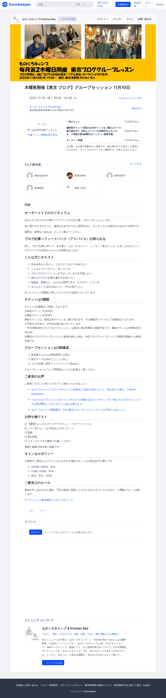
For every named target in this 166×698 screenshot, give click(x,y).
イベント (102, 19)
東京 (55, 634)
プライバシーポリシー (71, 685)
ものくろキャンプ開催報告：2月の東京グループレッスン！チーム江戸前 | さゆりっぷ (78, 409)
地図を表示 (136, 108)
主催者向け (123, 4)
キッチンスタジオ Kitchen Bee (46, 106)
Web (76, 634)
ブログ (90, 634)
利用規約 (53, 685)
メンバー (117, 19)
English (160, 4)
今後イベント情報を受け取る (42, 134)
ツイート (43, 510)
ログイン (35, 532)
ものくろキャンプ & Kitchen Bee (39, 19)
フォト (129, 19)
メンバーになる (68, 19)
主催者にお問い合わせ (27, 685)
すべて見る (135, 163)
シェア (31, 510)
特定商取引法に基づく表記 (127, 685)
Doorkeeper (89, 691)
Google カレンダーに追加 (130, 98)
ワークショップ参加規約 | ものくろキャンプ (49, 499)
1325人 (46, 634)
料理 (83, 634)
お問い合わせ (144, 19)
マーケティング (65, 634)
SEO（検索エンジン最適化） (107, 634)
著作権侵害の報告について (98, 685)
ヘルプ (43, 685)
